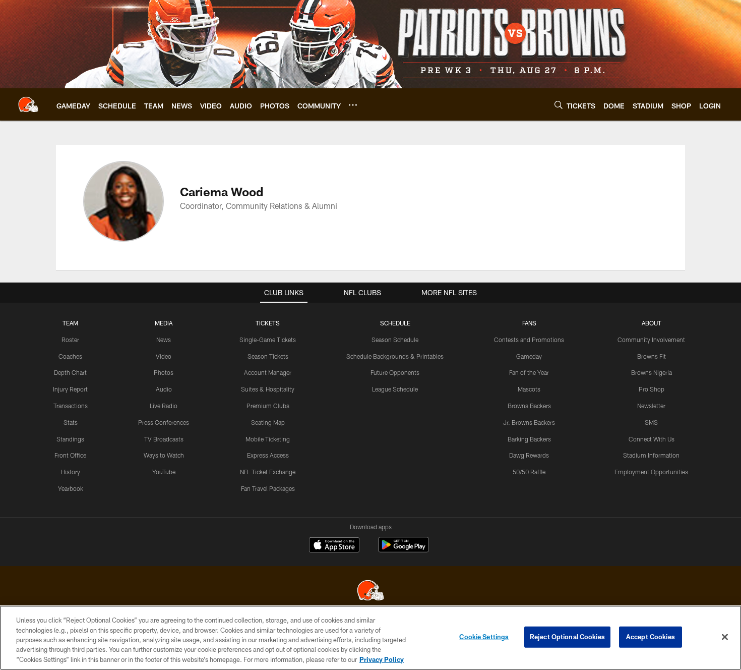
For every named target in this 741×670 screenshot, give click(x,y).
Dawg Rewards (529, 455)
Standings (70, 438)
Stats (71, 422)
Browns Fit (651, 356)
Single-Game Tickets (267, 339)
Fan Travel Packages (268, 488)
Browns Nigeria (651, 372)
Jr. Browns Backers (529, 422)
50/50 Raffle (529, 471)
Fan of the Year (529, 372)
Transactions (70, 405)
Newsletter (651, 405)
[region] (370, 637)
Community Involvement (651, 339)
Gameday (529, 356)
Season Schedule (395, 339)
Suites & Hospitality (267, 389)
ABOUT (651, 322)
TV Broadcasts (163, 438)
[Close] (725, 637)
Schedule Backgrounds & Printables (395, 356)
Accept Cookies (650, 637)
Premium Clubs (267, 405)
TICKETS (268, 322)
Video (163, 356)
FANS (529, 322)
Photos (163, 372)
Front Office (70, 455)
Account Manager (267, 372)
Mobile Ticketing (267, 438)
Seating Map (268, 422)
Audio (164, 389)
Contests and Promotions (529, 339)
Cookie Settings (484, 637)
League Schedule (395, 389)
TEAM (70, 322)
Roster (70, 339)
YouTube (163, 471)
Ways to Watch (164, 455)
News (163, 339)
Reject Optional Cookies (567, 637)
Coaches (70, 356)
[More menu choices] (353, 105)
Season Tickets (268, 356)
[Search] (558, 104)
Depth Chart (70, 372)
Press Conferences (163, 422)
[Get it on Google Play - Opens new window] (403, 549)
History (70, 471)
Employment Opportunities (651, 471)
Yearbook (70, 488)
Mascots (529, 389)
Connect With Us (651, 438)
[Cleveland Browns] (370, 591)
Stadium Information (651, 455)
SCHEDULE (395, 322)
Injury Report (70, 389)
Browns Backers (529, 405)
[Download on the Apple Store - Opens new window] (334, 545)
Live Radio (163, 405)
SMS (651, 422)
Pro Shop (651, 389)
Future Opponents (395, 372)
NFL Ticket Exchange (267, 471)
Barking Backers (529, 438)
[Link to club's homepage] (28, 104)
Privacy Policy (381, 659)
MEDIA (163, 322)
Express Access (268, 455)
